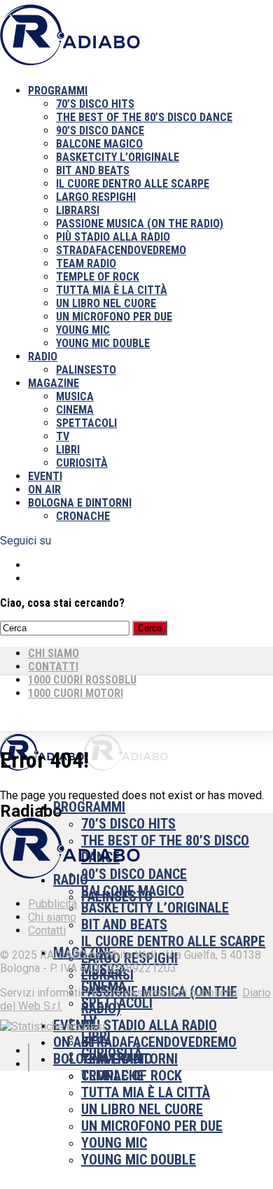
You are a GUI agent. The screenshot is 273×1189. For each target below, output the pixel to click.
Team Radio (86, 263)
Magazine (53, 383)
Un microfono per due (114, 316)
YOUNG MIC (83, 330)
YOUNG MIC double (103, 343)
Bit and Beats (93, 170)
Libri (68, 449)
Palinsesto (86, 370)
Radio (42, 356)
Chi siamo (52, 917)
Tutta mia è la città (111, 290)
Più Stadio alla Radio (113, 237)
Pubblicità (52, 903)
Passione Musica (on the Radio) (139, 223)
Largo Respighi (96, 197)
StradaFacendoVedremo (121, 250)
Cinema (75, 409)
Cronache (83, 516)
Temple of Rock (97, 276)
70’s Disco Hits (95, 104)
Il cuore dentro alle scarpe (132, 183)
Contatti (47, 930)
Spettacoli (86, 423)
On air (44, 489)
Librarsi (77, 210)
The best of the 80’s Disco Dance (144, 117)
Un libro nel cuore (106, 303)
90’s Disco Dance (100, 130)
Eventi (45, 476)
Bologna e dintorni (80, 502)
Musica (75, 396)
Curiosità (82, 463)
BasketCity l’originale (117, 157)
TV (62, 436)
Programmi (58, 90)
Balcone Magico (99, 143)
